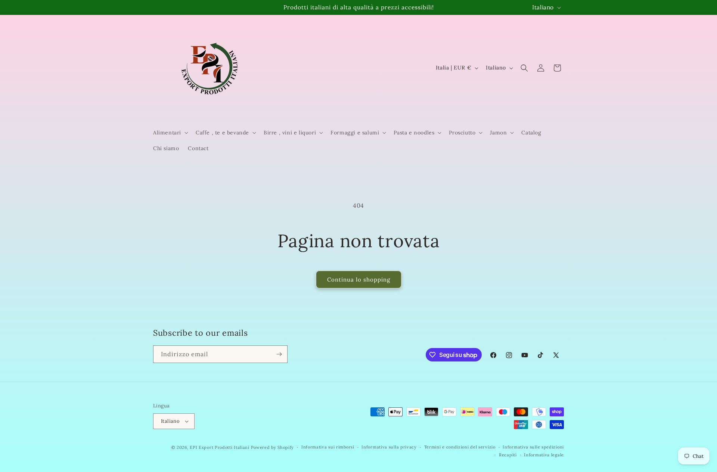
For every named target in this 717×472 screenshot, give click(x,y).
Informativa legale (544, 454)
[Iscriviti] (279, 354)
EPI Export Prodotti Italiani (219, 447)
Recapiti (508, 454)
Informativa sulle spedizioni (533, 447)
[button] (170, 132)
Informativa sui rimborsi (327, 447)
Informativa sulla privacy (389, 447)
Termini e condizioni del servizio (460, 447)
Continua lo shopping (358, 279)
